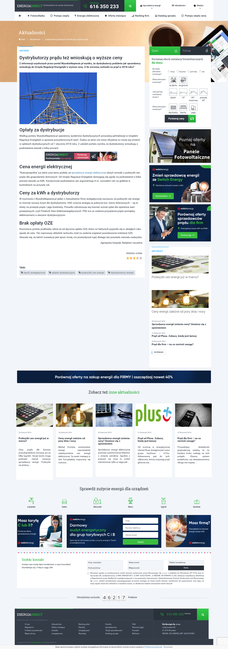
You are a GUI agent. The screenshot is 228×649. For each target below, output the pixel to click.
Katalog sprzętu (167, 15)
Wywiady (82, 633)
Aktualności (180, 5)
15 (183, 97)
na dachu (173, 85)
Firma (187, 51)
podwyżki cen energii (92, 272)
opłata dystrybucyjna (63, 272)
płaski (173, 97)
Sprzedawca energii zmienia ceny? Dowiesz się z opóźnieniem (114, 441)
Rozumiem (168, 647)
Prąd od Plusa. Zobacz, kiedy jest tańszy (150, 440)
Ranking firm (141, 15)
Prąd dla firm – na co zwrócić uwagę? (189, 440)
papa (193, 112)
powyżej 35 (203, 99)
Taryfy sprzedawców (113, 630)
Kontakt (135, 630)
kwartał (182, 72)
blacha (183, 112)
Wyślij (186, 568)
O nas (27, 624)
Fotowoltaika (37, 15)
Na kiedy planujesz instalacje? (156, 71)
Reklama (135, 633)
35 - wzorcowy (193, 99)
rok (203, 72)
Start (22, 39)
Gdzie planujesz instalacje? (159, 80)
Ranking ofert (84, 624)
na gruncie (183, 85)
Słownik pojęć (138, 627)
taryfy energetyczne (34, 272)
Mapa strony (30, 633)
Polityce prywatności (153, 647)
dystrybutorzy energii (122, 272)
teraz (173, 72)
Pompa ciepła (61, 15)
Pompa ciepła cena (195, 15)
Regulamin (29, 627)
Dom (155, 51)
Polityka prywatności (33, 630)
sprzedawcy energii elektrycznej (89, 172)
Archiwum (158, 352)
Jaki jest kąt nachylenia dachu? (157, 94)
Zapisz (140, 542)
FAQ (134, 624)
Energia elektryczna (87, 15)
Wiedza (200, 5)
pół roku (193, 72)
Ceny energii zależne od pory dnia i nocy (71, 440)
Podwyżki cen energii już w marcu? (34, 440)
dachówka (173, 112)
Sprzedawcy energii (152, 5)
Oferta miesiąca (116, 15)
